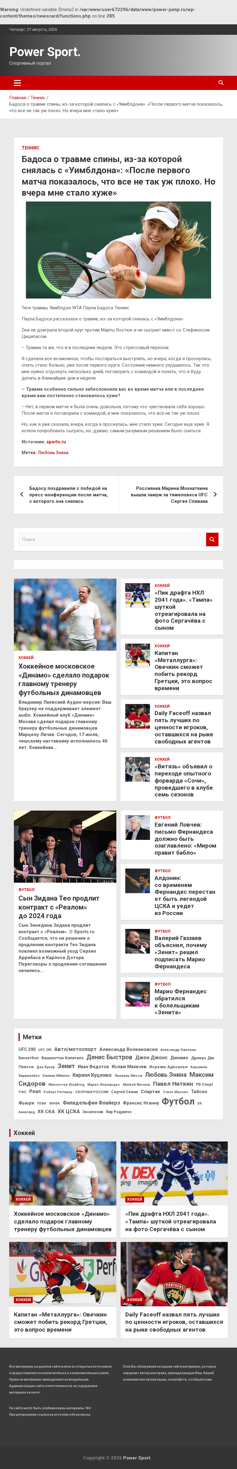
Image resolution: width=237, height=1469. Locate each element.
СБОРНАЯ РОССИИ (91, 1092)
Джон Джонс (151, 1057)
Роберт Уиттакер (58, 1092)
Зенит (66, 1066)
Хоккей (26, 658)
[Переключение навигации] (17, 83)
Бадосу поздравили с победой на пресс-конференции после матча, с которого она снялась (68, 495)
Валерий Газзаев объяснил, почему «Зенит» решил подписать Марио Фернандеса (181, 952)
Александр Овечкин (178, 1050)
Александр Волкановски (128, 1049)
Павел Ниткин (173, 1083)
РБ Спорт (204, 1084)
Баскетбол (29, 1058)
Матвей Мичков (136, 1085)
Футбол (26, 890)
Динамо (179, 1057)
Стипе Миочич (175, 1092)
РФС (23, 1092)
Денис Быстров (109, 1057)
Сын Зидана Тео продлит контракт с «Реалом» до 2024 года (59, 907)
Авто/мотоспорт (75, 1049)
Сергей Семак (124, 1092)
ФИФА (54, 1103)
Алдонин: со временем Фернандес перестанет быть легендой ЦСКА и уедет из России (185, 895)
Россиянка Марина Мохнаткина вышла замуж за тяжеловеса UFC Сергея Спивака (169, 495)
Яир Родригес (119, 1112)
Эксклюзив (93, 1112)
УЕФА (41, 1103)
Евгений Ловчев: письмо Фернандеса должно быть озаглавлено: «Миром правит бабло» (185, 838)
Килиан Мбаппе (56, 1075)
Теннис (31, 147)
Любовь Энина (53, 452)
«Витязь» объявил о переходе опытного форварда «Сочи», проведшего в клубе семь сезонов (184, 780)
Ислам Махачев (129, 1066)
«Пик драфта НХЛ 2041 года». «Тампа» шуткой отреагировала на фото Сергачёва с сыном (184, 610)
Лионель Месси (128, 1075)
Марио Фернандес (103, 1085)
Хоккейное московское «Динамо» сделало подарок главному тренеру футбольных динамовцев (63, 1221)
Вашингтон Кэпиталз (62, 1058)
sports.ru (56, 442)
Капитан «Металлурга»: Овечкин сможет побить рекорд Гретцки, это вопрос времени (183, 670)
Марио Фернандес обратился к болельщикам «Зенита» (181, 1002)
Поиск (212, 540)
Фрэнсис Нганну (141, 1103)
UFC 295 (45, 1050)
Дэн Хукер (45, 1067)
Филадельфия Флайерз (91, 1103)
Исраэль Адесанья (168, 1066)
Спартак (150, 1091)
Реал (35, 1091)
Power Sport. (45, 52)
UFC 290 (27, 1049)
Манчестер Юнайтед (66, 1085)
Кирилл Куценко (92, 1075)
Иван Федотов (93, 1066)
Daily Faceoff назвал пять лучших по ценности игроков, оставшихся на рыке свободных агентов (184, 727)
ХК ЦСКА (69, 1111)
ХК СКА (46, 1111)
